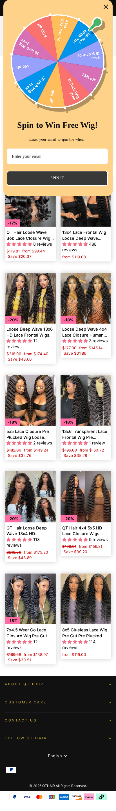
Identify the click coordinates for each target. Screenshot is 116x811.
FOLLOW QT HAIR (26, 738)
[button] (19, 244)
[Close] (106, 7)
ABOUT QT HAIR (24, 684)
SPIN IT (57, 178)
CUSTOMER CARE (26, 702)
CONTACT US (21, 720)
